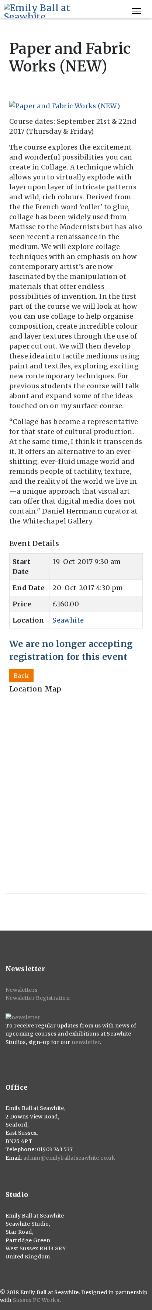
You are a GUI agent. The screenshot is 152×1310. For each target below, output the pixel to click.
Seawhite (68, 620)
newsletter (86, 1042)
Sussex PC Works (36, 1300)
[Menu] (136, 11)
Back (21, 675)
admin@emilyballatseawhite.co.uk (69, 1158)
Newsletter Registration (38, 998)
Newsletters (21, 990)
